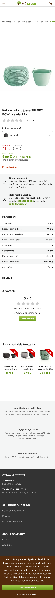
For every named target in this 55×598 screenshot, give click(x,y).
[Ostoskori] (50, 3)
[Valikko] (4, 3)
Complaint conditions (13, 510)
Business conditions (12, 521)
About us (7, 545)
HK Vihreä (19, 2)
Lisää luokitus (27, 319)
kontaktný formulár (18, 204)
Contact (6, 539)
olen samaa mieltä (27, 587)
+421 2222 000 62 (25, 201)
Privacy (6, 516)
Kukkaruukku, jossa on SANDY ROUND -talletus (45, 369)
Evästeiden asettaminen (27, 594)
